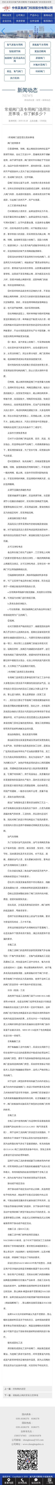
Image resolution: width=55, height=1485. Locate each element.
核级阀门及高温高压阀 (15, 59)
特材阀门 (40, 71)
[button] (25, 35)
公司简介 (20, 15)
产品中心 (34, 15)
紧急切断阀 (40, 51)
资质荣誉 (20, 21)
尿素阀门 (40, 58)
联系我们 (48, 21)
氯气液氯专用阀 (15, 44)
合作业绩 (34, 21)
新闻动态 (48, 15)
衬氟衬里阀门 (40, 64)
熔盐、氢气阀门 (15, 71)
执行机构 (14, 78)
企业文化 (6, 21)
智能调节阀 (14, 51)
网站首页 (6, 15)
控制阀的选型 (19, 1389)
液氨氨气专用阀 (40, 44)
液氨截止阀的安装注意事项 (25, 1395)
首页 (38, 100)
